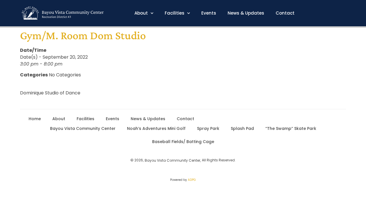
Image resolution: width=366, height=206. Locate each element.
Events (208, 13)
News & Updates (246, 13)
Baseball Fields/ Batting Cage (183, 141)
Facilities (174, 13)
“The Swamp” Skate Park (290, 128)
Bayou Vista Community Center (83, 128)
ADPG (192, 180)
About (141, 13)
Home (35, 119)
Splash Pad (242, 128)
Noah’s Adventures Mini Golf (156, 128)
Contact (285, 13)
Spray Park (208, 128)
